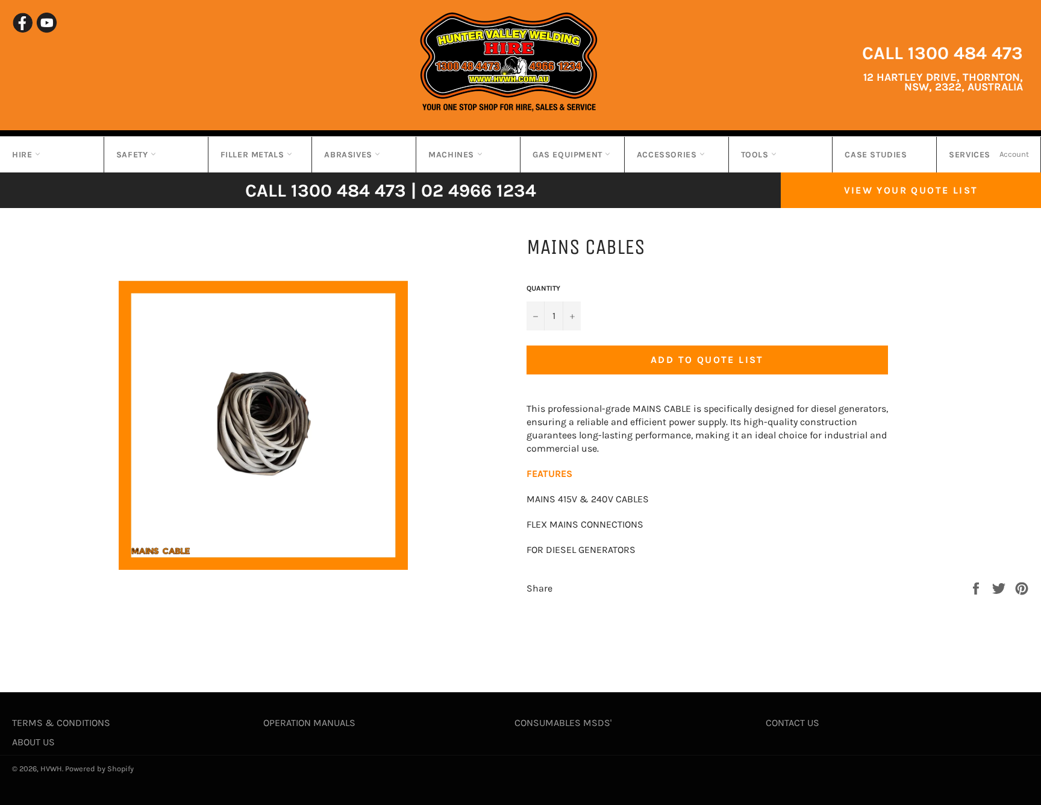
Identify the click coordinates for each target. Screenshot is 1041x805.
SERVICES (969, 155)
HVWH (51, 768)
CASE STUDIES (876, 155)
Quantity (543, 288)
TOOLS (756, 155)
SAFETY (133, 155)
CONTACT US (792, 722)
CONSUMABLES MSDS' (562, 722)
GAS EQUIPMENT (569, 155)
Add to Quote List (707, 359)
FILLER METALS (253, 155)
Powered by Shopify (99, 768)
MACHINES (452, 155)
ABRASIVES (349, 155)
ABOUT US (33, 742)
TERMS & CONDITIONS (61, 722)
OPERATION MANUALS (309, 722)
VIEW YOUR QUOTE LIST (911, 190)
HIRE (23, 155)
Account (1014, 154)
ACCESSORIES (668, 155)
